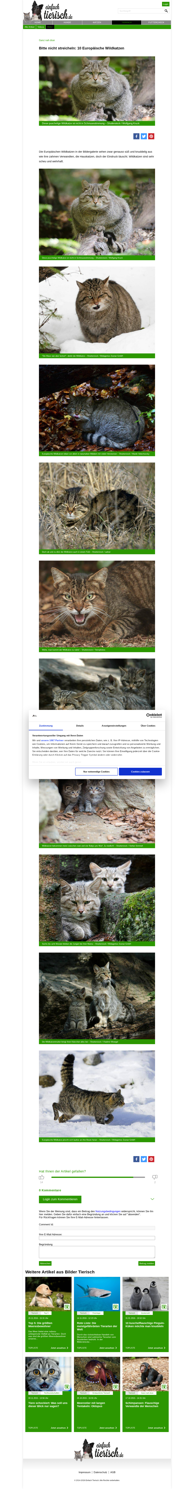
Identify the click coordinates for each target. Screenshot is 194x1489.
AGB (112, 1472)
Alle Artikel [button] (29, 27)
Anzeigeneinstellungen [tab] (114, 725)
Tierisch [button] (127, 22)
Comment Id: (46, 1224)
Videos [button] (41, 27)
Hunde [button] (67, 22)
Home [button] (38, 22)
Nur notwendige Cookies (96, 771)
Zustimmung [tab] (46, 725)
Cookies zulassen (140, 771)
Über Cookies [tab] (148, 725)
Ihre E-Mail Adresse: (50, 1234)
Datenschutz (100, 1472)
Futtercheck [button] (156, 22)
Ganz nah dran (47, 40)
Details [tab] (80, 725)
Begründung (45, 1244)
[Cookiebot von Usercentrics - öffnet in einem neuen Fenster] (148, 716)
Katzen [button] (97, 22)
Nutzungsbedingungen (107, 1211)
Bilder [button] (50, 27)
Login (165, 4)
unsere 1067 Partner (52, 740)
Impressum (84, 1472)
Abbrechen (45, 1263)
